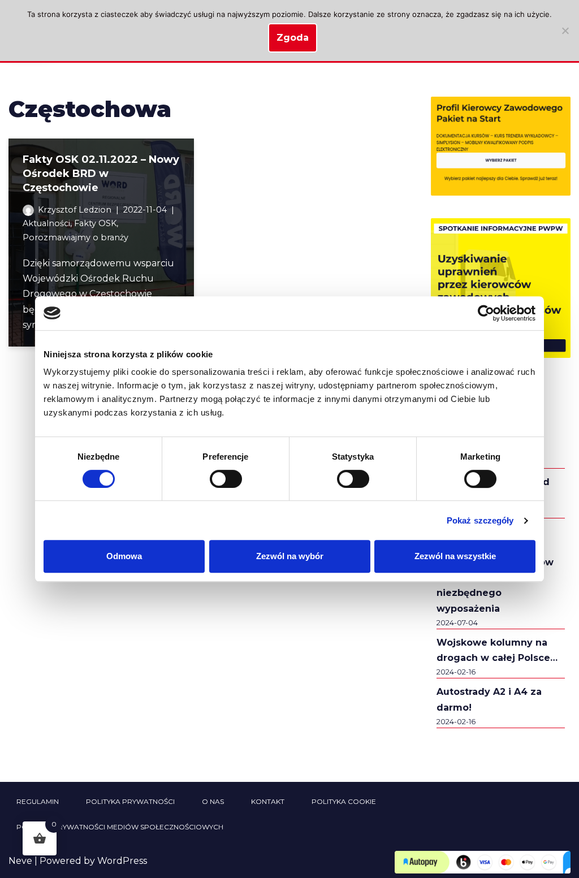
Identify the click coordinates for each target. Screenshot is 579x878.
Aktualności (46, 223)
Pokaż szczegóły (480, 520)
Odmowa (124, 556)
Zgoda (292, 37)
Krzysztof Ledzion (74, 210)
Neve (20, 860)
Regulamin (37, 801)
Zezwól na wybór (289, 556)
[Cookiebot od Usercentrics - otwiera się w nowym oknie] (486, 313)
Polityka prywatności (130, 801)
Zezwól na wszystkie (455, 556)
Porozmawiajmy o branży (75, 237)
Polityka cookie (344, 801)
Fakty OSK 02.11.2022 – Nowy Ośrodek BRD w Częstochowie (101, 173)
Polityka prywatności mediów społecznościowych (119, 827)
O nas (213, 801)
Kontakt (267, 801)
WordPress (122, 860)
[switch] (226, 479)
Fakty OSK (95, 223)
